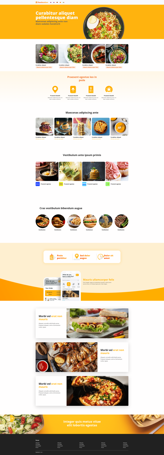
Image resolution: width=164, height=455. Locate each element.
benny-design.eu (47, 452)
